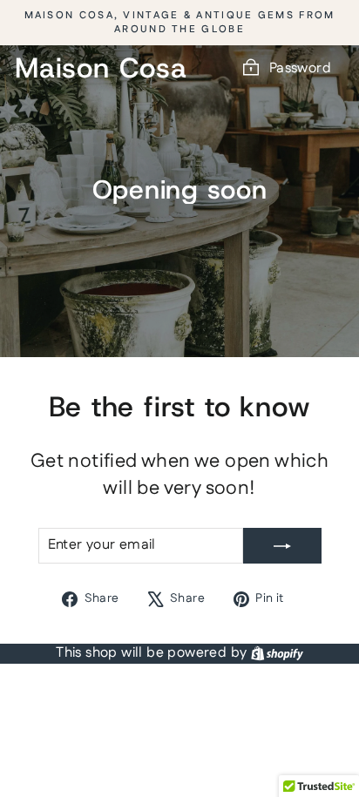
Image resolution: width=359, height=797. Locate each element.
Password (300, 68)
